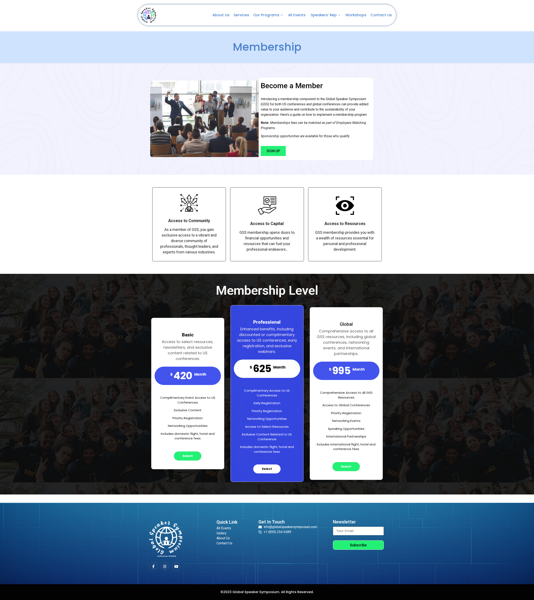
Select (188, 456)
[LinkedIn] (176, 566)
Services (241, 15)
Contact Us (381, 15)
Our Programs (266, 15)
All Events (297, 15)
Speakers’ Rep (324, 15)
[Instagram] (165, 566)
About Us (220, 15)
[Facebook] (153, 566)
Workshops (355, 15)
